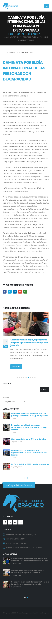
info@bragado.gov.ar (20, 543)
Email (20, 291)
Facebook (5, 291)
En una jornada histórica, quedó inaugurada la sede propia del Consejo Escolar (29, 427)
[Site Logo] (10, 6)
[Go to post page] (26, 324)
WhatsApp (25, 291)
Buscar (7, 384)
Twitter (10, 291)
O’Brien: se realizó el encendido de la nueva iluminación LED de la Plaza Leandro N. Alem (29, 560)
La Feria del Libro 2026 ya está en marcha (30, 464)
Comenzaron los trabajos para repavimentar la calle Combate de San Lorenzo (29, 452)
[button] (46, 6)
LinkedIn (15, 291)
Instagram (20, 522)
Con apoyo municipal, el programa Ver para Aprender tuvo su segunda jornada (29, 342)
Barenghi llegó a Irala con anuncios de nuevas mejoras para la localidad (27, 571)
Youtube (15, 522)
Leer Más (16, 366)
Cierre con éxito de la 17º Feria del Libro (28, 439)
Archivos (7, 397)
